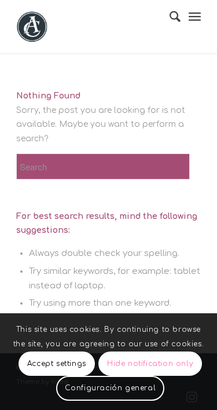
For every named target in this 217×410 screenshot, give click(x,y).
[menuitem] (169, 17)
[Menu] (195, 17)
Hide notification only (150, 364)
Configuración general (110, 388)
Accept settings (56, 364)
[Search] (169, 17)
